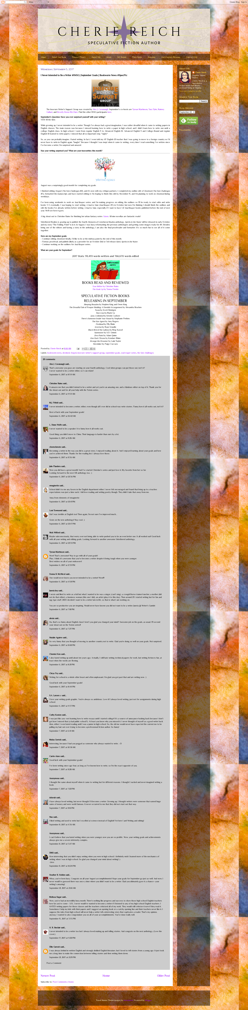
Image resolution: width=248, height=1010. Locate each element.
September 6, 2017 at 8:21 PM (62, 664)
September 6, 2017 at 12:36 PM (62, 476)
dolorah (52, 797)
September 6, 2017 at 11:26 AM (62, 438)
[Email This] (83, 348)
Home (43, 57)
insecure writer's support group (91, 353)
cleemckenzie (55, 447)
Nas (51, 817)
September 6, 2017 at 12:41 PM (62, 501)
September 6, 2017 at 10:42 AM (62, 416)
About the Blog (59, 57)
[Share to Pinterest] (94, 348)
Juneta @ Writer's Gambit (144, 605)
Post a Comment (53, 963)
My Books (121, 57)
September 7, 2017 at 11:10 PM (61, 808)
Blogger (148, 1000)
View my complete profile (190, 91)
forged (73, 353)
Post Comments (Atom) (63, 982)
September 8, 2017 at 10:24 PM (62, 866)
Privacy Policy (79, 57)
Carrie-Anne (54, 756)
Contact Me (191, 57)
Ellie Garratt (54, 947)
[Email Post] (78, 348)
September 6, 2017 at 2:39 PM (62, 565)
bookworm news (54, 353)
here (109, 112)
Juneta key (53, 590)
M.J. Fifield (53, 403)
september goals (113, 353)
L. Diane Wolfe (55, 425)
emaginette (54, 485)
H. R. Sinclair (54, 927)
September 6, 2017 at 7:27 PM (62, 629)
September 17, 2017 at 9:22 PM (62, 938)
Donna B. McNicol (57, 574)
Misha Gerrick (55, 740)
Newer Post (48, 975)
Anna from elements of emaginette (64, 498)
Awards (151, 57)
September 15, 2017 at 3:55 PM (62, 918)
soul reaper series (128, 353)
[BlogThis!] (86, 348)
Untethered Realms (170, 57)
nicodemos (128, 1000)
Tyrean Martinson (139, 109)
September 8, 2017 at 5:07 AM (62, 844)
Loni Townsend (55, 510)
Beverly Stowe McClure (67, 112)
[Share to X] (88, 348)
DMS (51, 853)
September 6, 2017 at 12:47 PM (62, 524)
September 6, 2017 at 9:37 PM (62, 706)
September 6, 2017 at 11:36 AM (62, 457)
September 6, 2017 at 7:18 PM (61, 609)
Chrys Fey (53, 673)
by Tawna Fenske (105, 289)
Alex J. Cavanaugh (100, 109)
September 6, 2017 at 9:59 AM (62, 394)
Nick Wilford (54, 532)
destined (66, 353)
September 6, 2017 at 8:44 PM (62, 686)
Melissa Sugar (55, 897)
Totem (105, 216)
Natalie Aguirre (55, 637)
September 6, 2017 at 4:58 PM (62, 581)
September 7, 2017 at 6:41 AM (61, 731)
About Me (96, 57)
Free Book (137, 57)
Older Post (163, 975)
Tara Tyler (153, 109)
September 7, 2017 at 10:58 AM (62, 747)
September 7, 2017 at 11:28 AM (62, 769)
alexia (51, 618)
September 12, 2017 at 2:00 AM (62, 888)
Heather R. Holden (57, 875)
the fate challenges (145, 353)
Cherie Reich (200, 72)
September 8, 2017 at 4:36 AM (62, 824)
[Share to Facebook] (91, 348)
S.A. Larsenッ (55, 695)
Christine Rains (55, 383)
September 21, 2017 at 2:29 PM (62, 957)
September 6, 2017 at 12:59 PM (62, 543)
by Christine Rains (105, 286)
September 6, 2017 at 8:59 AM (62, 374)
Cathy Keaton (55, 715)
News (108, 57)
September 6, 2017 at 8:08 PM (62, 645)
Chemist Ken (55, 654)
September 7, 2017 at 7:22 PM (62, 789)
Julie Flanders (55, 466)
